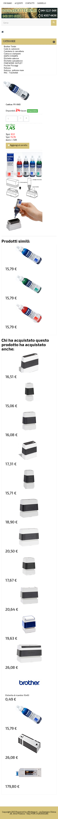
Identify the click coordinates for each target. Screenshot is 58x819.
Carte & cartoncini (11, 49)
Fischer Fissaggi (11, 65)
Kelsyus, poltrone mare (14, 70)
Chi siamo (7, 3)
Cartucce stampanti (12, 54)
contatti (29, 3)
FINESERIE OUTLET (13, 63)
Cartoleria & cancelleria (14, 51)
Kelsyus (7, 68)
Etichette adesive (11, 58)
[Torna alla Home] (2, 31)
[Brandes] (28, 13)
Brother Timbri (10, 46)
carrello (41, 3)
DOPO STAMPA (11, 56)
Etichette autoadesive (13, 61)
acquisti (19, 3)
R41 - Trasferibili (11, 73)
